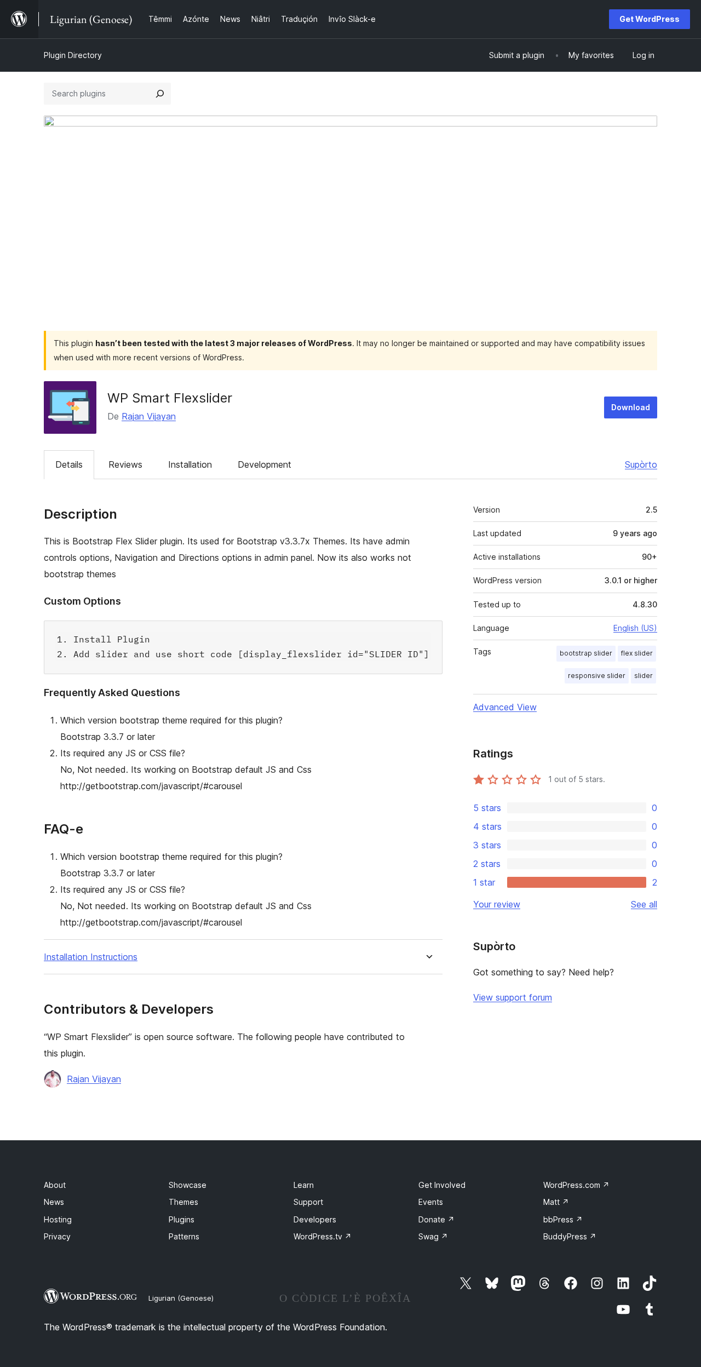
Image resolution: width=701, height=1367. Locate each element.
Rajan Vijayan (149, 416)
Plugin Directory (73, 55)
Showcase (187, 1185)
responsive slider (596, 675)
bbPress (563, 1219)
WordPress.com (576, 1185)
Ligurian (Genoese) (181, 1298)
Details (69, 464)
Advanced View (505, 707)
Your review (496, 904)
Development (264, 464)
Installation (190, 464)
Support (308, 1202)
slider (643, 675)
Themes (183, 1202)
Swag (433, 1236)
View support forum (512, 997)
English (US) (635, 628)
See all (644, 904)
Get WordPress (649, 19)
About (55, 1185)
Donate (436, 1219)
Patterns (184, 1236)
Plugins (181, 1219)
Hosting (58, 1219)
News (54, 1202)
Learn (304, 1185)
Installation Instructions (90, 957)
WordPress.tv (323, 1236)
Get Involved (442, 1185)
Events (430, 1202)
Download (630, 407)
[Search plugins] (160, 94)
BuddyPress (569, 1236)
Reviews (125, 464)
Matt (556, 1202)
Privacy (57, 1236)
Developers (315, 1219)
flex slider (637, 653)
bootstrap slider (586, 653)
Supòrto (641, 464)
